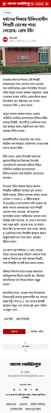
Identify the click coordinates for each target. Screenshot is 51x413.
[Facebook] (14, 389)
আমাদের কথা (11, 404)
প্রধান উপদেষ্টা (22, 319)
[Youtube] (36, 389)
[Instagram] (31, 389)
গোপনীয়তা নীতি (16, 409)
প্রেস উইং (8, 319)
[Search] (32, 4)
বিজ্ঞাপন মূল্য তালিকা (33, 409)
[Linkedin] (25, 389)
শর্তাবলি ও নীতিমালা (38, 404)
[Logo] (20, 3)
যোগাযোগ (23, 404)
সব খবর (25, 346)
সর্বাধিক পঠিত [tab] (36, 332)
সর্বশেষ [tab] (14, 332)
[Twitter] (19, 389)
